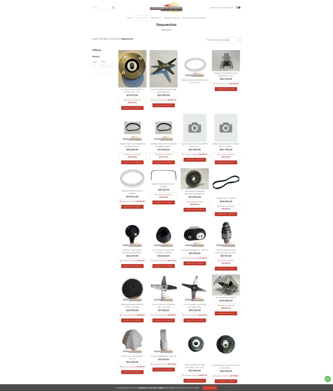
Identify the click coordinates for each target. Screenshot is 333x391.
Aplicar (112, 66)
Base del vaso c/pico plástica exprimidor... (132, 251)
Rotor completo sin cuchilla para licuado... (226, 251)
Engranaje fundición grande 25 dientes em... (195, 192)
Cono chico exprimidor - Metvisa (132, 357)
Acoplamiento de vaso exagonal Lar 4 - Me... (194, 366)
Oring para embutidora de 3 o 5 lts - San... (195, 81)
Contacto (156, 18)
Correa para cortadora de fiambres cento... (164, 145)
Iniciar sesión (228, 8)
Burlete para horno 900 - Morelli (163, 185)
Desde (94, 62)
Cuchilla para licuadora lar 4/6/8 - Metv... (194, 306)
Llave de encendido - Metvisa (194, 250)
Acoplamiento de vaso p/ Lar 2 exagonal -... (226, 366)
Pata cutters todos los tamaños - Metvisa (164, 251)
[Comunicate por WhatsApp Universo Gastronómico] (327, 379)
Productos (142, 18)
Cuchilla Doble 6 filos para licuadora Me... (163, 90)
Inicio (130, 18)
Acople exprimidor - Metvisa (164, 356)
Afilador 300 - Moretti (226, 297)
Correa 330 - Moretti (226, 198)
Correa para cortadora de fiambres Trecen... (132, 145)
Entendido (210, 388)
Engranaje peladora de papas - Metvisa (132, 306)
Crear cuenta (216, 8)
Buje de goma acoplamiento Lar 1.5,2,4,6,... (195, 145)
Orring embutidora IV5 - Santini (132, 192)
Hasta (103, 62)
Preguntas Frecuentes (194, 18)
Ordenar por (211, 40)
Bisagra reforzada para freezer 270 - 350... (226, 74)
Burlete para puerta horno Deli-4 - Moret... (226, 145)
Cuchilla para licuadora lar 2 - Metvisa (163, 306)
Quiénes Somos (171, 18)
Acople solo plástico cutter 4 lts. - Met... (132, 90)
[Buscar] (113, 7)
